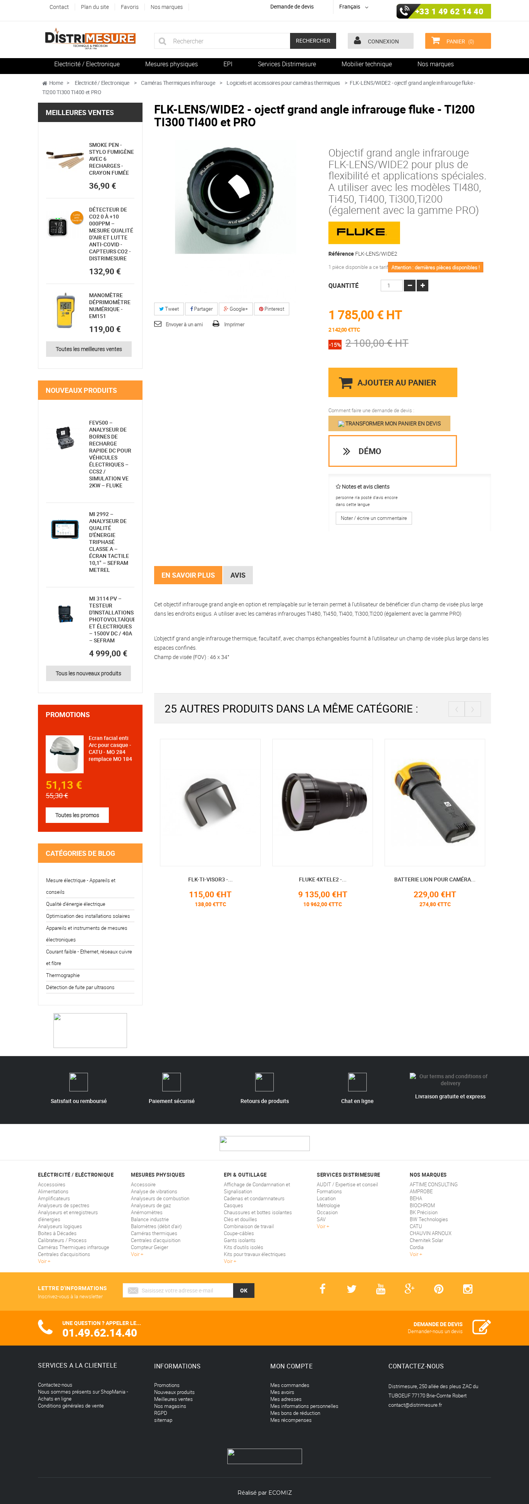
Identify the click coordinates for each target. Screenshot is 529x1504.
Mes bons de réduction (295, 1412)
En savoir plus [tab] (188, 575)
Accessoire (143, 1184)
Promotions (68, 714)
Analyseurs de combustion (160, 1198)
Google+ (238, 308)
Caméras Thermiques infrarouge (73, 1247)
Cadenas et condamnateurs (254, 1198)
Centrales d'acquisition (155, 1240)
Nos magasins (170, 1405)
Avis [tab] (238, 575)
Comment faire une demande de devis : (371, 410)
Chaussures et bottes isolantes (258, 1212)
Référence (341, 253)
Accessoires (51, 1184)
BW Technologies (429, 1219)
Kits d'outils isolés (243, 1247)
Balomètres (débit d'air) (156, 1226)
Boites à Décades (57, 1233)
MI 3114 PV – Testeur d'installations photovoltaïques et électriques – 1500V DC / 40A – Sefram (114, 619)
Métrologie (328, 1205)
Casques (233, 1205)
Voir (43, 1261)
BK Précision (424, 1212)
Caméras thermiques (154, 1233)
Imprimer (234, 324)
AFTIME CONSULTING (434, 1184)
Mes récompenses (291, 1419)
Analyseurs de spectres (63, 1205)
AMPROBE (421, 1191)
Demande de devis (292, 6)
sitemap (163, 1419)
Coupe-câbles (239, 1233)
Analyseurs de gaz (151, 1205)
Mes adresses (286, 1399)
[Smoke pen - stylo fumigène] (65, 160)
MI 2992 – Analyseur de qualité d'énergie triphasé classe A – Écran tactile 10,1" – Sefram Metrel (109, 541)
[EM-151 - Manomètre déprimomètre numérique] (65, 311)
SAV (321, 1219)
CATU (416, 1226)
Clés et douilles (240, 1219)
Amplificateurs (54, 1198)
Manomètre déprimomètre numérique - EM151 (110, 305)
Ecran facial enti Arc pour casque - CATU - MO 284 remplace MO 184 (110, 748)
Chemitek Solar (426, 1240)
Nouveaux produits (81, 390)
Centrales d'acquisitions (64, 1254)
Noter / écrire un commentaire (374, 518)
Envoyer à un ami (184, 324)
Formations (329, 1191)
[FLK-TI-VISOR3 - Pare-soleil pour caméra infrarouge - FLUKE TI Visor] (210, 801)
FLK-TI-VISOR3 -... (210, 879)
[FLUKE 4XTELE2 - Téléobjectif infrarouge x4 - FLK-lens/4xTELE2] (323, 801)
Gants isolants (240, 1240)
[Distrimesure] (90, 38)
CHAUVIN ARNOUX (431, 1233)
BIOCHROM (422, 1205)
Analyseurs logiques (60, 1226)
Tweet (171, 308)
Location (326, 1198)
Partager (203, 308)
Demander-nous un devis (435, 1331)
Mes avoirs (282, 1392)
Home (56, 82)
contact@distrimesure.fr (415, 1404)
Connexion (383, 41)
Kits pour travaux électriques (255, 1254)
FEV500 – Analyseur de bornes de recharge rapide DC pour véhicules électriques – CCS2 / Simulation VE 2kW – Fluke (110, 454)
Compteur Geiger (149, 1247)
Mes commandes (289, 1385)
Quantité (343, 285)
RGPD (160, 1412)
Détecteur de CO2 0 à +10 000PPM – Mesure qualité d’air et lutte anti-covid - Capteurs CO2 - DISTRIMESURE (111, 234)
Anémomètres (147, 1212)
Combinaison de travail (249, 1226)
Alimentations (53, 1191)
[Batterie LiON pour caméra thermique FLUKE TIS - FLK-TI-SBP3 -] (435, 801)
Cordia (417, 1247)
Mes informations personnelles (304, 1405)
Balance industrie (150, 1219)
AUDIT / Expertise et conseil (347, 1184)
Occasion (327, 1212)
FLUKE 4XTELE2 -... (323, 879)
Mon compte (291, 1366)
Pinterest (273, 308)
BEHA (416, 1198)
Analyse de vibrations (154, 1191)
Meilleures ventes (80, 112)
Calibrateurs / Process (62, 1240)
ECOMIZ (280, 1492)
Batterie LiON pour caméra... (435, 879)
